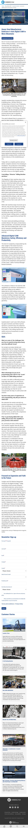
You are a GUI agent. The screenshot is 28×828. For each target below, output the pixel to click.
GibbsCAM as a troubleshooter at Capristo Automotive (11, 749)
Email (3, 555)
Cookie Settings (14, 812)
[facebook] (15, 807)
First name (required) (6, 541)
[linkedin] (18, 807)
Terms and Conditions (8, 604)
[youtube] (10, 807)
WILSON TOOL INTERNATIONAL (9, 719)
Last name (4, 548)
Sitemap (24, 814)
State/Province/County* (6, 574)
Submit (4, 608)
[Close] (25, 122)
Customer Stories (15, 6)
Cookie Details (22, 812)
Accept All (19, 144)
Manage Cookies (13, 140)
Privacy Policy (19, 604)
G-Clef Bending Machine (8, 661)
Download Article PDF (7, 38)
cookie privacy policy (21, 135)
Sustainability (18, 814)
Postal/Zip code (5, 580)
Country (3, 568)
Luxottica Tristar (6, 633)
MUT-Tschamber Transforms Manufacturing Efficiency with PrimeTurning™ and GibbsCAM (14, 781)
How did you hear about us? (7, 587)
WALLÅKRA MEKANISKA (8, 690)
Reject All (9, 144)
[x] (13, 807)
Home (3, 6)
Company (4, 562)
